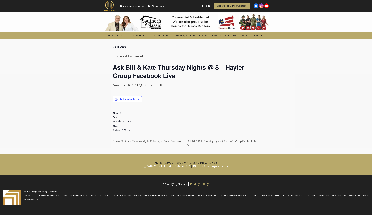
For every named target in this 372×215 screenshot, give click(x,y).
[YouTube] (266, 5)
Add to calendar (128, 99)
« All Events (119, 47)
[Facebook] (256, 5)
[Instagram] (261, 5)
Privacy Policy (199, 184)
